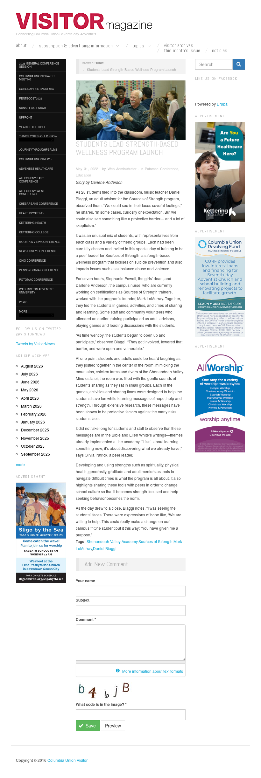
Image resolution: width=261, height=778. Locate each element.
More (23, 311)
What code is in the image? (101, 704)
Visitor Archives (178, 45)
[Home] (84, 22)
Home (99, 62)
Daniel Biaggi (104, 548)
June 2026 (30, 381)
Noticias (219, 50)
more (20, 464)
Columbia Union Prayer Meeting (36, 77)
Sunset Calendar (32, 108)
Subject (82, 600)
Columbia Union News (35, 159)
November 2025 (35, 438)
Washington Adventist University (36, 290)
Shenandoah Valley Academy (112, 541)
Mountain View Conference (39, 242)
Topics (138, 46)
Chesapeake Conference (38, 203)
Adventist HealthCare (36, 168)
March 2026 (31, 406)
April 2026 (30, 398)
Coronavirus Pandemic (36, 89)
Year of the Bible (32, 127)
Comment (86, 619)
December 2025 (35, 429)
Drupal (223, 104)
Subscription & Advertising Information (76, 46)
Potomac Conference (36, 279)
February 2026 (33, 414)
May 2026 (29, 389)
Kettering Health (32, 222)
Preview (113, 725)
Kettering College (34, 232)
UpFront (25, 117)
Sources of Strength (155, 541)
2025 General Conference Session (39, 64)
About (21, 45)
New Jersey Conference (38, 251)
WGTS (23, 302)
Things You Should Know (38, 136)
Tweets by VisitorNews (35, 343)
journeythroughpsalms (38, 149)
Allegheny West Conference (32, 192)
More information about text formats (152, 671)
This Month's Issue (182, 50)
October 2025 (33, 446)
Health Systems (31, 213)
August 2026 (32, 365)
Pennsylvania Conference (39, 270)
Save (90, 725)
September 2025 (35, 454)
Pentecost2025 (30, 98)
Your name (85, 580)
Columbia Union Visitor (67, 760)
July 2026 (29, 373)
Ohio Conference (32, 260)
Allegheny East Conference (31, 179)
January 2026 (33, 421)
